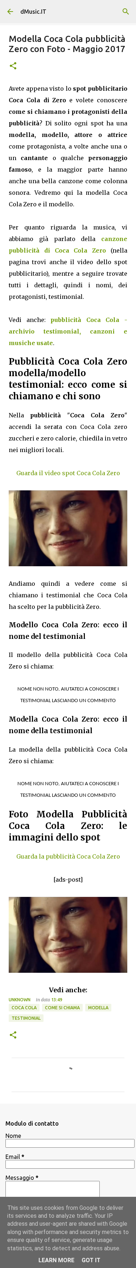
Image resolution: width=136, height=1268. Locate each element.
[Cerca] (125, 11)
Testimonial (26, 1018)
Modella (98, 1007)
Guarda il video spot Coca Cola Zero (68, 473)
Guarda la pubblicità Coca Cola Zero (68, 856)
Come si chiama (62, 1007)
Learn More (56, 1260)
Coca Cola (24, 1007)
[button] (13, 66)
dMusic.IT (33, 11)
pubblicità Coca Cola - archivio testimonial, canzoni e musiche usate (68, 331)
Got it (91, 1260)
